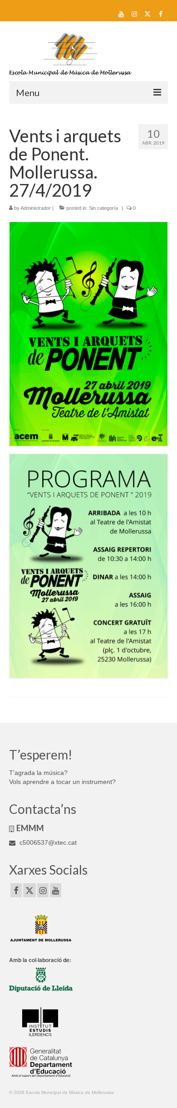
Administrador (35, 208)
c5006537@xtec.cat (47, 842)
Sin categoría (103, 208)
